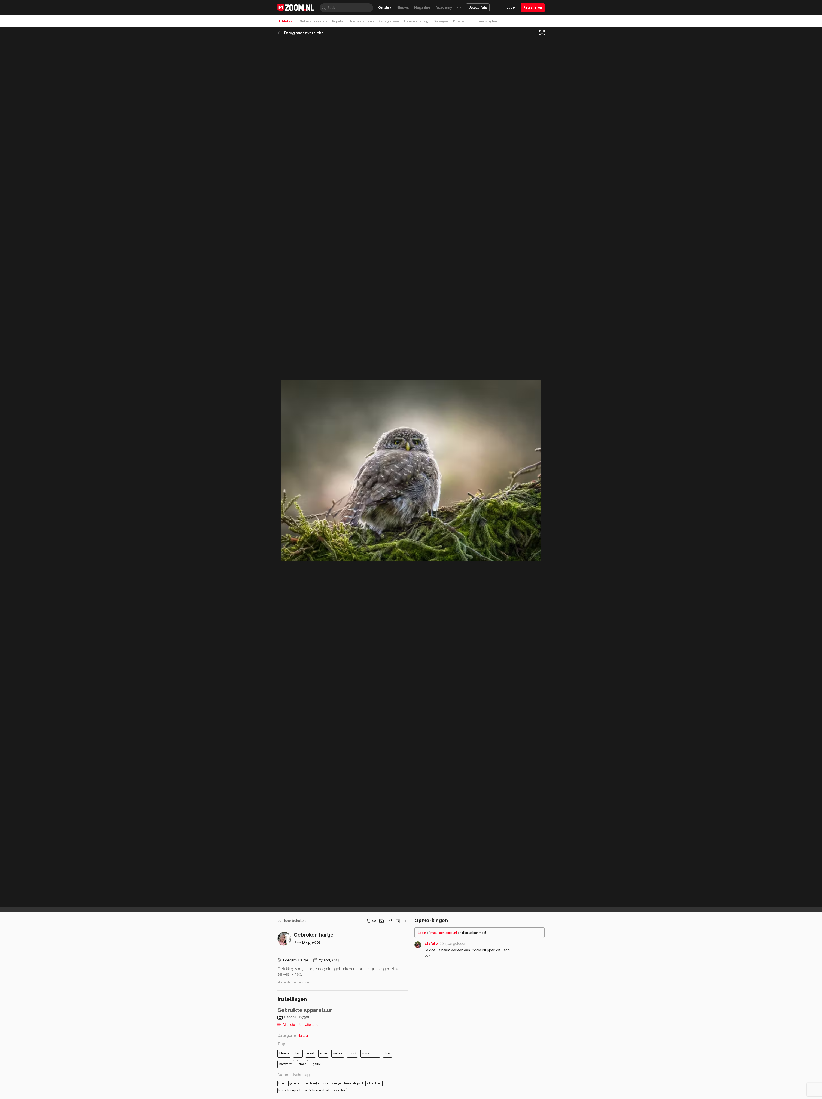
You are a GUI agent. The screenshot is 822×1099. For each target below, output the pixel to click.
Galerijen (440, 21)
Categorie (293, 1035)
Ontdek (384, 8)
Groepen (459, 21)
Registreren (532, 7)
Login (422, 932)
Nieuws (402, 8)
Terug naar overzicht (303, 33)
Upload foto (477, 7)
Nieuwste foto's (362, 21)
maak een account (443, 932)
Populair (338, 21)
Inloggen (510, 7)
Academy (444, 8)
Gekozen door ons (313, 21)
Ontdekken (286, 21)
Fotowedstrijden (484, 21)
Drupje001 (311, 942)
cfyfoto (431, 944)
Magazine (422, 8)
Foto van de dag (416, 21)
